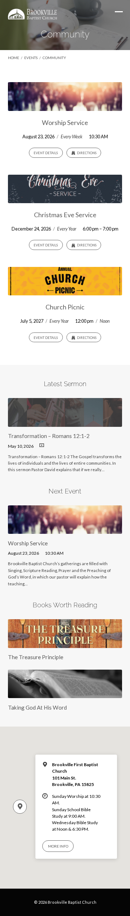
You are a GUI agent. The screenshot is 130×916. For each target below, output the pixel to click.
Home (13, 57)
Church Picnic (65, 307)
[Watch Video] (41, 445)
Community (54, 57)
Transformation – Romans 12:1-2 (49, 436)
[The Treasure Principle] (65, 643)
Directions (86, 153)
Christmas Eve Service (65, 215)
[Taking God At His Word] (65, 694)
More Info (58, 846)
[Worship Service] (65, 107)
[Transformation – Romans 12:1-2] (65, 422)
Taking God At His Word (37, 707)
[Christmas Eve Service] (65, 199)
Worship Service (65, 122)
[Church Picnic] (65, 291)
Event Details (46, 153)
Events (31, 57)
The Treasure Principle (35, 657)
